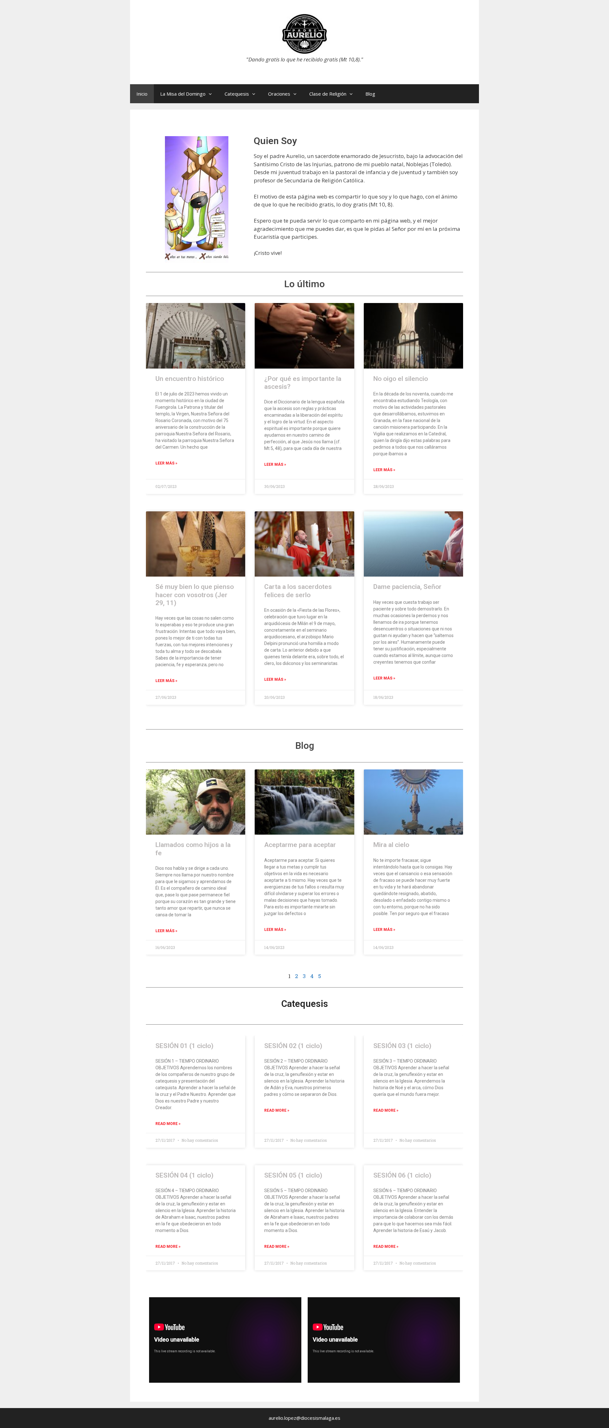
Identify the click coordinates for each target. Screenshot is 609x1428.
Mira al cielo (391, 845)
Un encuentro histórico (189, 378)
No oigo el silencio (400, 378)
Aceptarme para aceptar (300, 845)
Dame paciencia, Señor (407, 587)
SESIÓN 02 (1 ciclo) (293, 1046)
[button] (212, 93)
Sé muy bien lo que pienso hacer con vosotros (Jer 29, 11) (194, 594)
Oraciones (279, 94)
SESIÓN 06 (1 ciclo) (402, 1175)
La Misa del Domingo (183, 94)
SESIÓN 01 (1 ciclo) (184, 1046)
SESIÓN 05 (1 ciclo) (293, 1175)
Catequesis (237, 94)
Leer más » (166, 931)
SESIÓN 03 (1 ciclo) (402, 1046)
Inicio (141, 94)
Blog (370, 94)
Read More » (167, 1124)
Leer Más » (166, 463)
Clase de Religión (327, 94)
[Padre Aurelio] (304, 33)
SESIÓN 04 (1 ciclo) (184, 1175)
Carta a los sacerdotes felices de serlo (298, 590)
